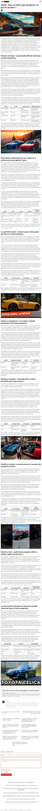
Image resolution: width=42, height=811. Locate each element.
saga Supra (23, 433)
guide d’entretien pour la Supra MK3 (29, 517)
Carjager (11, 659)
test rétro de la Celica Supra (8, 599)
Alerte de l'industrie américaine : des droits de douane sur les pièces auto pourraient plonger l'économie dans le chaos (31, 712)
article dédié (33, 123)
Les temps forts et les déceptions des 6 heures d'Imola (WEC (11, 712)
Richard (4, 9)
